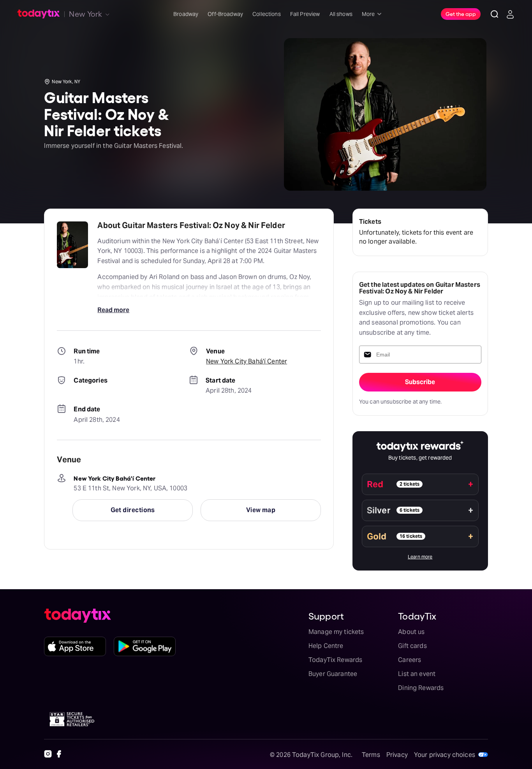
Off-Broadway (225, 14)
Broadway (185, 14)
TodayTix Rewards (335, 660)
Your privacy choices (444, 755)
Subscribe (420, 382)
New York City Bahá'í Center (246, 361)
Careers (409, 660)
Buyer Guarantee (332, 674)
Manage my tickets (336, 632)
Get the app (461, 14)
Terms (371, 755)
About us (411, 632)
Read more (113, 310)
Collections (266, 14)
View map (261, 510)
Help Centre (326, 646)
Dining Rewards (421, 688)
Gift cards (412, 646)
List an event (416, 674)
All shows (340, 14)
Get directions (133, 510)
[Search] (494, 14)
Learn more (420, 557)
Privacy (397, 755)
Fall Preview (305, 14)
